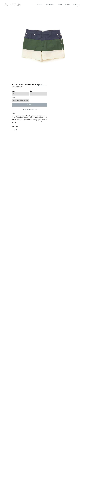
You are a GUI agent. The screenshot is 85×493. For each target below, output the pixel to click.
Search (67, 5)
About (60, 5)
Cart (75, 5)
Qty (31, 91)
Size (13, 91)
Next (76, 47)
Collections (50, 5)
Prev (8, 47)
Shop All (40, 5)
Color (13, 97)
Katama (12, 5)
